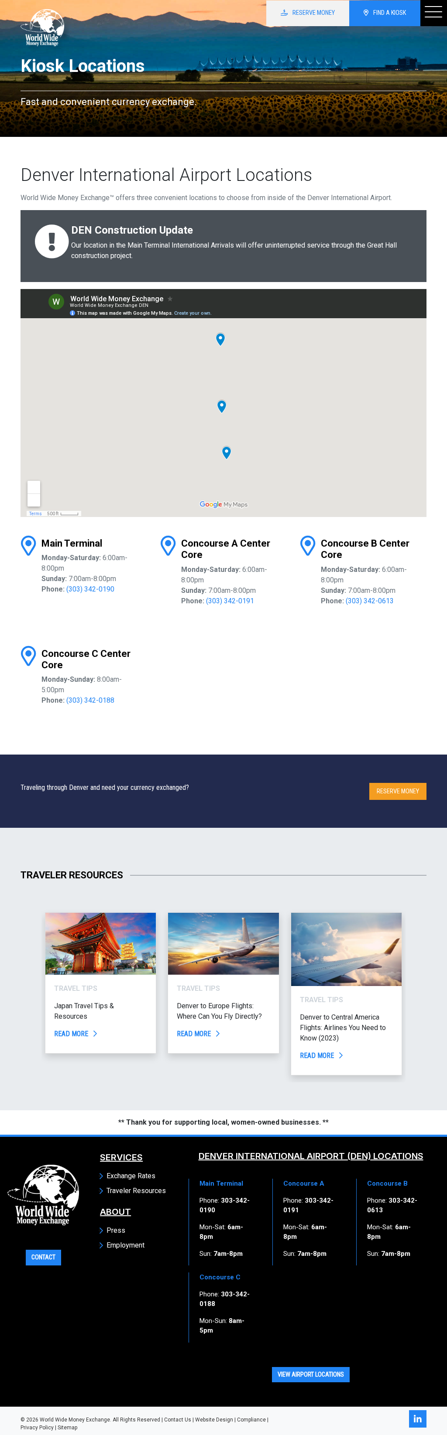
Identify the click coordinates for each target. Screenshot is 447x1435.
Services (121, 1157)
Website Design (214, 1420)
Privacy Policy (37, 1428)
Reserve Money (398, 791)
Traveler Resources (136, 1191)
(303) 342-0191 (230, 601)
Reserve (313, 13)
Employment (125, 1245)
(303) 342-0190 (90, 589)
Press (116, 1230)
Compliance (251, 1420)
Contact (43, 1257)
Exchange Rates (131, 1176)
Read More (72, 1034)
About (115, 1212)
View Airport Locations (311, 1374)
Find (389, 13)
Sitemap (67, 1428)
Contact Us (177, 1420)
